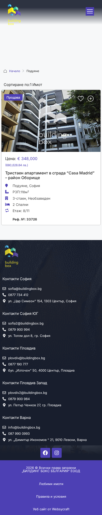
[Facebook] (45, 453)
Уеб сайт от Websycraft (51, 509)
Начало (14, 71)
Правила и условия (51, 496)
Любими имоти (51, 484)
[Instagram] (57, 453)
